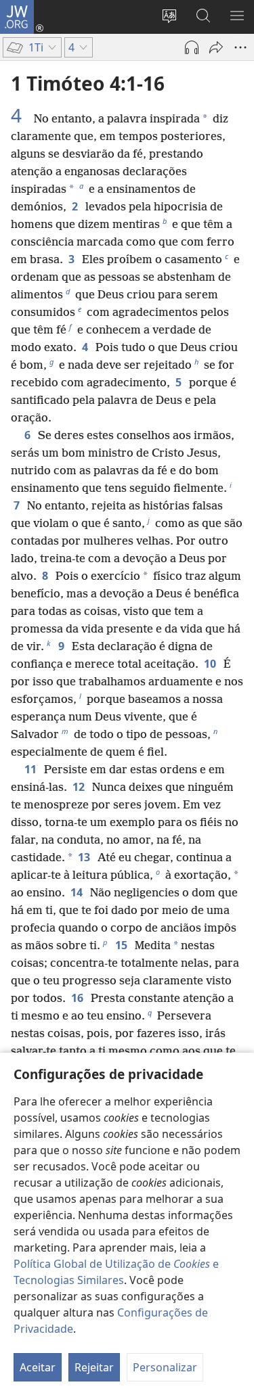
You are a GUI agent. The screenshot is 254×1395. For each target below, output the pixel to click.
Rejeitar (94, 1367)
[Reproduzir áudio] (191, 47)
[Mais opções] (240, 47)
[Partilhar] (216, 47)
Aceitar (38, 1367)
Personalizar (165, 1367)
